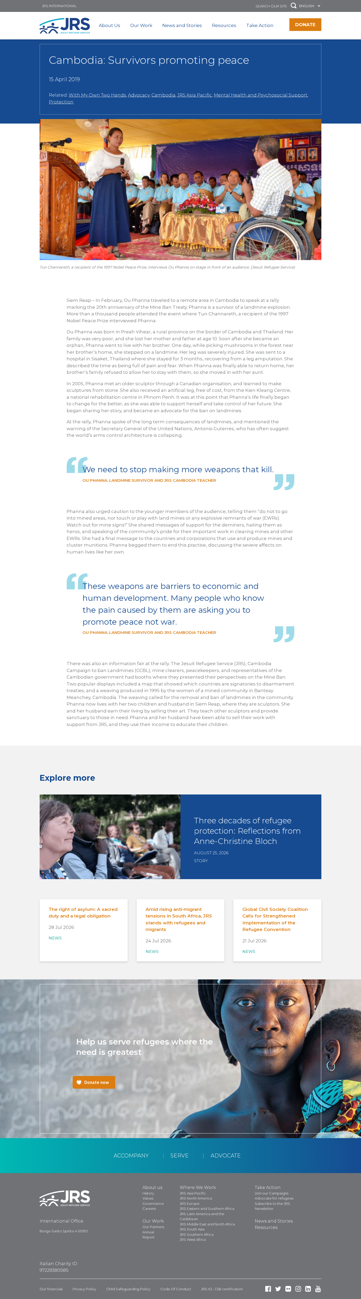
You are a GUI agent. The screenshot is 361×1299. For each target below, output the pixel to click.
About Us (109, 25)
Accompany (131, 1155)
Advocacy (139, 95)
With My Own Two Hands (97, 95)
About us (152, 1187)
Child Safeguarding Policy (128, 1289)
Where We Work (198, 1187)
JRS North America (196, 1198)
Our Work (141, 25)
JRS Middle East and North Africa (207, 1224)
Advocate (226, 1155)
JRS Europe (190, 1203)
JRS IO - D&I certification (222, 1289)
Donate (305, 24)
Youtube (318, 1289)
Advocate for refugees (274, 1198)
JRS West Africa (193, 1239)
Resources (224, 25)
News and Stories (182, 25)
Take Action (260, 25)
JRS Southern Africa (197, 1234)
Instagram (298, 1289)
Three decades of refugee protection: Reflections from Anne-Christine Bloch (247, 831)
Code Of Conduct (175, 1289)
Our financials (51, 1289)
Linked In (308, 1289)
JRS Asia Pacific (194, 95)
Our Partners (153, 1227)
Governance (153, 1203)
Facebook (268, 1289)
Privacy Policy (84, 1289)
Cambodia (163, 95)
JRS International (59, 6)
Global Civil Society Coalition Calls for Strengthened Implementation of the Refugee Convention (275, 919)
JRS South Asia (192, 1229)
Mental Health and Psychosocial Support (260, 95)
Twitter (278, 1289)
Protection (61, 102)
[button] (294, 6)
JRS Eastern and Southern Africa (207, 1208)
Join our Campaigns (271, 1193)
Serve (179, 1155)
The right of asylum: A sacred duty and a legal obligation (83, 913)
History (148, 1193)
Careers (149, 1208)
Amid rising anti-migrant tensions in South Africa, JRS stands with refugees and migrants (179, 919)
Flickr (288, 1289)
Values (147, 1198)
